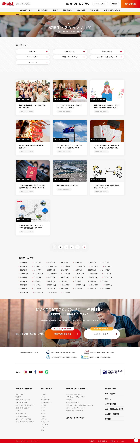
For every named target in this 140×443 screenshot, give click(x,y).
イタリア (43, 413)
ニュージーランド (46, 402)
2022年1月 (92, 289)
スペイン (43, 416)
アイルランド (45, 422)
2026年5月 (65, 262)
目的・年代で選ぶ (43, 10)
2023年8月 (37, 281)
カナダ (43, 397)
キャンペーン (33, 62)
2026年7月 (37, 262)
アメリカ (43, 394)
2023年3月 (106, 281)
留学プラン (32, 51)
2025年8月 (95, 266)
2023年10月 (108, 277)
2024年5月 (107, 274)
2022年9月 (95, 285)
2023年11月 (93, 277)
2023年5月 (78, 281)
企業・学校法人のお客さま (112, 10)
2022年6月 (37, 289)
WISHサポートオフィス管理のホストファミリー (80, 405)
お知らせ (108, 399)
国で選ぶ (55, 10)
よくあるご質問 (81, 10)
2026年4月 (78, 262)
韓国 (42, 430)
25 (78, 247)
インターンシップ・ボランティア (25, 405)
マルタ (43, 408)
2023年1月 (37, 285)
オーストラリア (45, 400)
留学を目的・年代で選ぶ (24, 389)
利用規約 (112, 441)
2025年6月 (24, 270)
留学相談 (69, 400)
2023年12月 (79, 277)
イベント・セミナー (100, 4)
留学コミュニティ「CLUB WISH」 (76, 408)
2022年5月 (51, 289)
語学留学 (18, 397)
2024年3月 (37, 277)
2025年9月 (81, 266)
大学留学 (18, 411)
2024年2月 (51, 277)
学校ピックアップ (70, 51)
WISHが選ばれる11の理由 (73, 394)
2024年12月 (106, 270)
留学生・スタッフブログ (70, 57)
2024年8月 (66, 274)
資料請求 (114, 4)
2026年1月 (24, 266)
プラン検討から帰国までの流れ (75, 397)
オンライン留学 (20, 394)
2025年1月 (92, 270)
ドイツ (43, 411)
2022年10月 (80, 285)
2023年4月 (92, 281)
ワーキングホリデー (21, 402)
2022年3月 (78, 289)
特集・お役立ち (95, 10)
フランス (43, 419)
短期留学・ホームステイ (23, 400)
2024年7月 (80, 274)
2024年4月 (24, 277)
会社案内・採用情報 (112, 414)
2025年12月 (38, 266)
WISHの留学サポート (26, 10)
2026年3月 (92, 262)
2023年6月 (65, 281)
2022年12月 (51, 285)
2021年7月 (66, 292)
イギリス (43, 405)
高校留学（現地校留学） (23, 408)
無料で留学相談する (62, 334)
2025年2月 (78, 270)
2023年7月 (51, 281)
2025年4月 (51, 270)
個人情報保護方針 (103, 441)
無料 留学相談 (130, 4)
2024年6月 (94, 274)
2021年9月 (53, 292)
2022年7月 (24, 289)
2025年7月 (108, 266)
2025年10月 (67, 266)
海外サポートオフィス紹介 (75, 418)
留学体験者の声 (67, 10)
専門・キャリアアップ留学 (23, 419)
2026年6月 (51, 262)
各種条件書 (93, 441)
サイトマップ (120, 441)
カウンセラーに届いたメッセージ (107, 57)
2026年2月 (106, 262)
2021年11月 (24, 292)
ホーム (17, 14)
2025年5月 (37, 270)
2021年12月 (106, 289)
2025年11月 (52, 266)
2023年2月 (24, 285)
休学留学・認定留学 (21, 413)
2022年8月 (108, 285)
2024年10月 (39, 274)
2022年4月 (65, 289)
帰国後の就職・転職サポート (74, 411)
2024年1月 (65, 277)
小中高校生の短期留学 (22, 416)
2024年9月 (53, 274)
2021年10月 (39, 292)
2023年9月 (24, 281)
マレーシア (44, 427)
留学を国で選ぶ (46, 389)
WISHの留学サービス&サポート (77, 389)
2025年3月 (65, 270)
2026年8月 (24, 262)
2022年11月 (66, 285)
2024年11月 (24, 274)
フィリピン (44, 424)
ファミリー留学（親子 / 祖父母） (25, 422)
